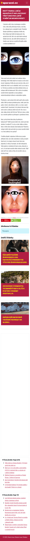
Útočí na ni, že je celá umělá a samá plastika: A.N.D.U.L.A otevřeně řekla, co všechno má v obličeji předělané (15, 470)
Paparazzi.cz (9, 2)
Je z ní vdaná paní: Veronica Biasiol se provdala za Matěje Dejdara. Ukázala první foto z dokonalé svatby (16, 519)
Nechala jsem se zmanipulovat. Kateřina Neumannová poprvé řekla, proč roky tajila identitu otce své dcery (15, 512)
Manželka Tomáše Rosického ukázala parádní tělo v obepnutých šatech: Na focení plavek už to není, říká (16, 505)
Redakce (14, 217)
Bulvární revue (18, 537)
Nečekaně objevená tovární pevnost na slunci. (12, 319)
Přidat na (16, 220)
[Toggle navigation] (27, 2)
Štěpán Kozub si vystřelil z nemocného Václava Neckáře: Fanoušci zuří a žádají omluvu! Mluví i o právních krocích (16, 527)
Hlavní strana (11, 537)
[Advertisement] (15, 395)
